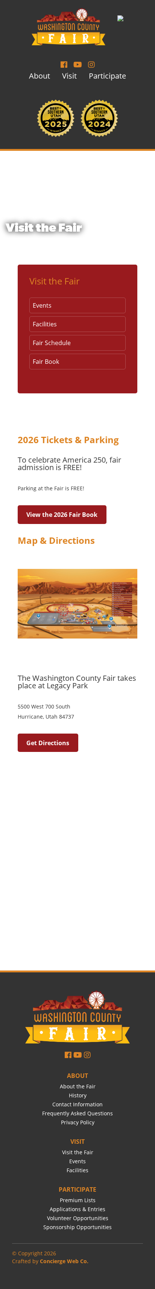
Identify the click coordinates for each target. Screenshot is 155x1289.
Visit (69, 76)
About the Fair (78, 1086)
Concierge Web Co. (64, 1261)
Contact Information (77, 1104)
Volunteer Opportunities (77, 1218)
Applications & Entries (77, 1209)
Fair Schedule (52, 343)
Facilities (45, 324)
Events (42, 305)
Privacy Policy (77, 1122)
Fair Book (46, 361)
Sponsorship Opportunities (77, 1227)
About (39, 76)
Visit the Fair (54, 281)
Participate (107, 76)
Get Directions (47, 743)
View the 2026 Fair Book (61, 515)
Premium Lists (78, 1200)
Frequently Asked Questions (77, 1113)
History (78, 1095)
